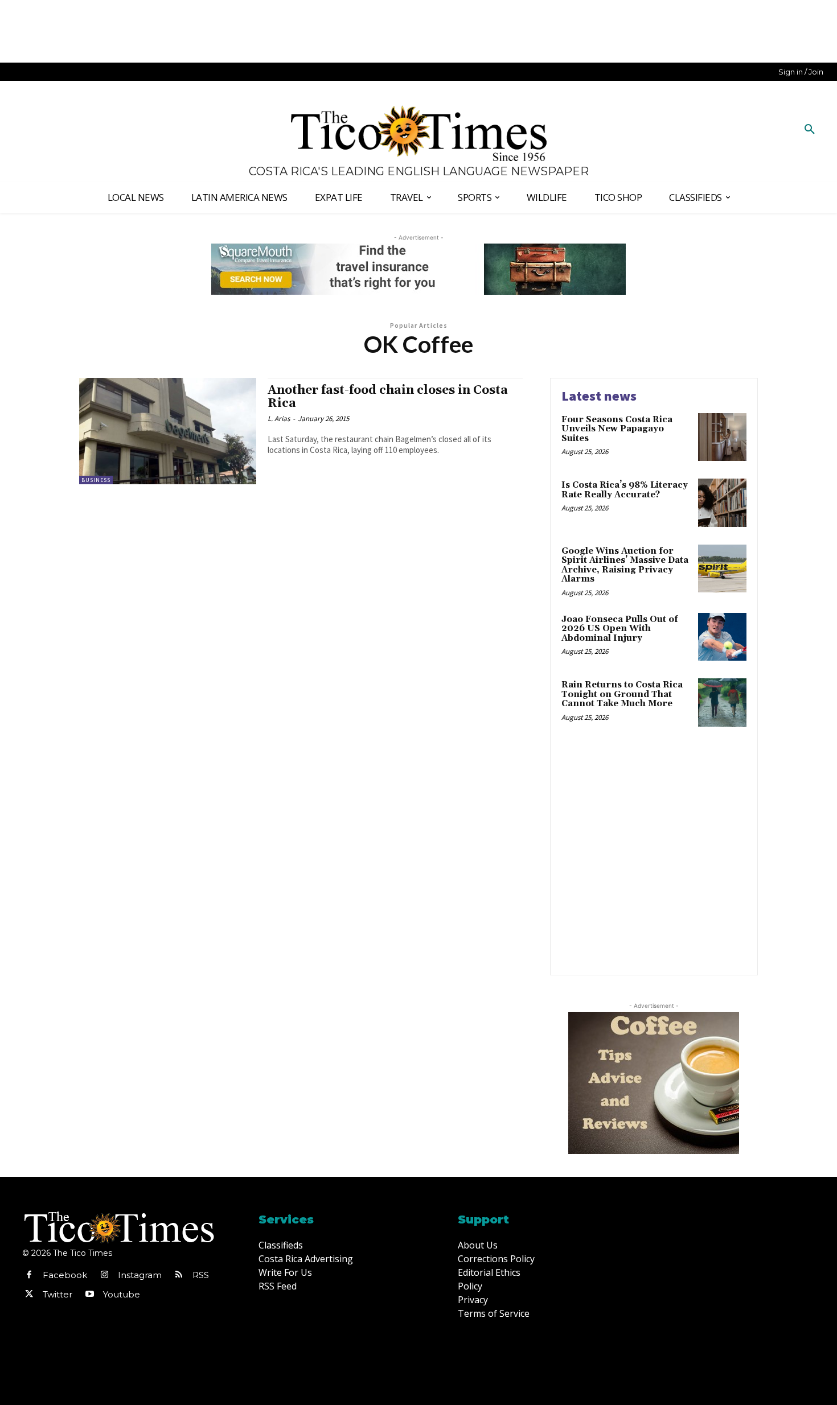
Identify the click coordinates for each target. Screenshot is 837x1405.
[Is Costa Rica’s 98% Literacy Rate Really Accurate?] (722, 503)
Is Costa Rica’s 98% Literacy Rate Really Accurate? (624, 490)
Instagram (140, 1275)
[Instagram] (104, 1275)
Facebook (65, 1275)
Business (95, 480)
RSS (200, 1275)
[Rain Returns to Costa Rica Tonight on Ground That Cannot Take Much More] (722, 702)
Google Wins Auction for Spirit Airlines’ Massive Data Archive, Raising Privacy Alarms (624, 565)
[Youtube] (89, 1294)
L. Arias (279, 418)
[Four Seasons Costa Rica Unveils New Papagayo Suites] (722, 437)
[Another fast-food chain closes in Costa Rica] (167, 431)
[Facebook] (29, 1275)
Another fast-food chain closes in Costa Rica (388, 397)
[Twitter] (29, 1294)
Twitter (57, 1294)
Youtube (121, 1294)
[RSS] (179, 1275)
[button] (809, 129)
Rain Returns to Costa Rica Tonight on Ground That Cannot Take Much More (622, 694)
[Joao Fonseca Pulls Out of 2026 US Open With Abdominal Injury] (722, 637)
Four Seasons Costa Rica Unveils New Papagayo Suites (616, 429)
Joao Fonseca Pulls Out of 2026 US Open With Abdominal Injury (619, 629)
